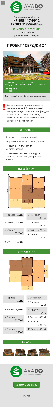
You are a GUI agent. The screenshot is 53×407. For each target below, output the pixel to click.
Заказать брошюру (26, 384)
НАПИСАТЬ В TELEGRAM (27, 29)
